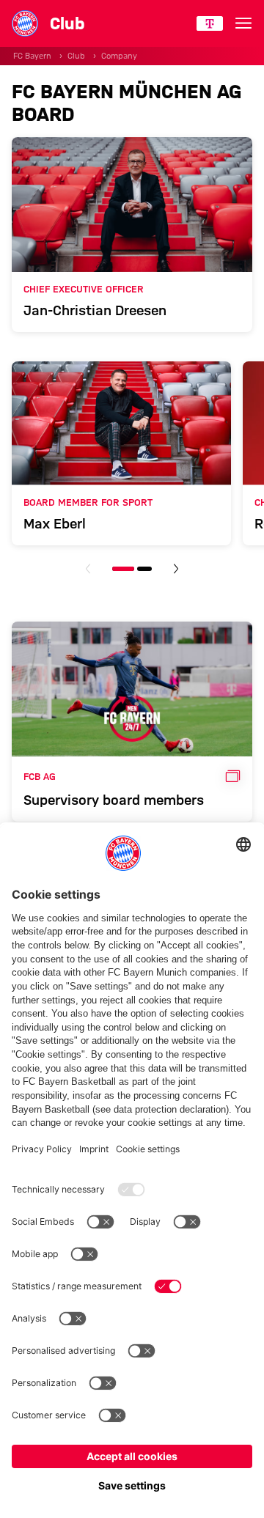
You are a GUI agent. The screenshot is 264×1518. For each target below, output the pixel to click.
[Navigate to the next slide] (176, 569)
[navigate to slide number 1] (123, 569)
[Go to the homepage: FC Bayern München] (25, 23)
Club (76, 55)
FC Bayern (32, 55)
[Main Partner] (210, 23)
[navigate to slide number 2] (144, 569)
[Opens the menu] (243, 23)
